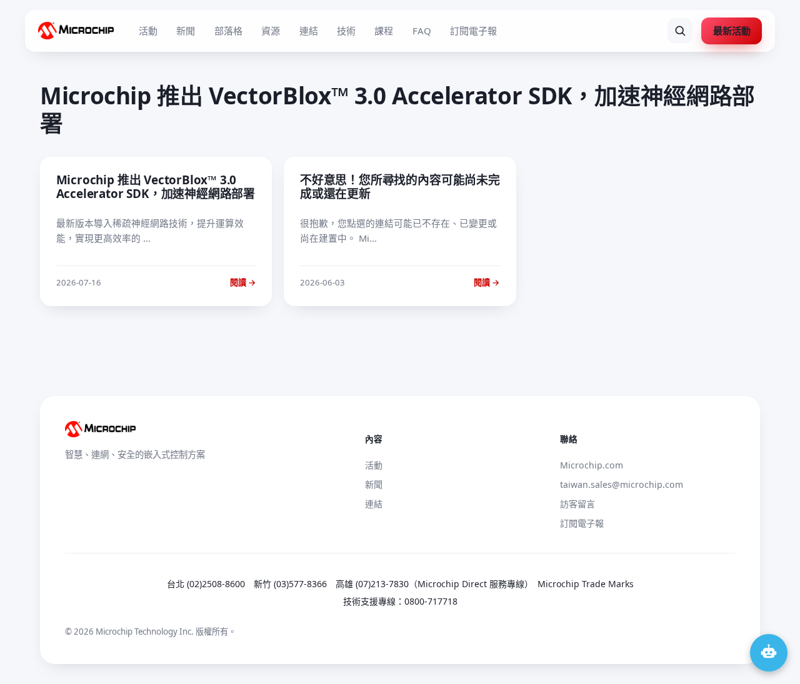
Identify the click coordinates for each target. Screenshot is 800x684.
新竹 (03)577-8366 (290, 584)
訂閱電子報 (473, 30)
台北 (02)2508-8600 (206, 584)
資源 (270, 30)
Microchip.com (591, 465)
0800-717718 (431, 601)
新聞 (185, 30)
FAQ (421, 30)
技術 (346, 30)
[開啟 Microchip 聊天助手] (769, 653)
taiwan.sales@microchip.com (621, 484)
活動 (148, 30)
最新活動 (732, 30)
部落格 (228, 30)
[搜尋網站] (680, 30)
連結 (308, 30)
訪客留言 (577, 504)
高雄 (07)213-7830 (372, 584)
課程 (383, 30)
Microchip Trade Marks (586, 584)
